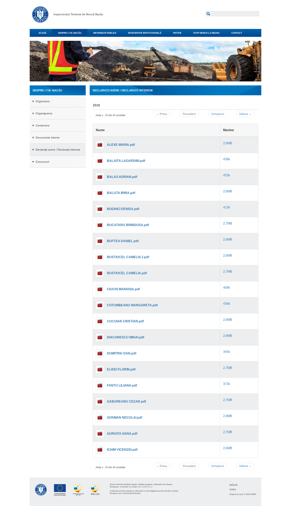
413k (226, 207)
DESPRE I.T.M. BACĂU (69, 33)
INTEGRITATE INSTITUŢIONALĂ (144, 33)
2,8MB (227, 335)
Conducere (42, 125)
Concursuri (42, 161)
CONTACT (236, 33)
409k (226, 287)
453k (226, 175)
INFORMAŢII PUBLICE (104, 33)
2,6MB (227, 143)
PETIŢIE (177, 33)
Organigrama (44, 113)
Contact (232, 489)
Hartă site (233, 485)
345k (226, 351)
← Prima (161, 114)
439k (226, 159)
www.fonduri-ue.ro (144, 487)
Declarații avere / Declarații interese (58, 149)
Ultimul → (245, 114)
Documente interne (48, 137)
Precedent (189, 114)
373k (226, 384)
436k (226, 303)
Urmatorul (217, 114)
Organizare (43, 101)
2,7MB (227, 223)
